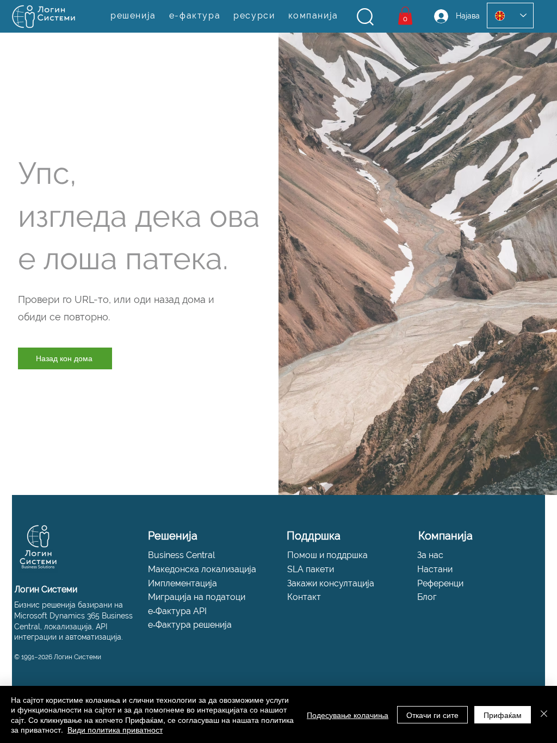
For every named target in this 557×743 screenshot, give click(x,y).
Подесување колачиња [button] (347, 714)
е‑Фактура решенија (190, 625)
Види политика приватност (115, 729)
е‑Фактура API (177, 611)
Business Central (181, 555)
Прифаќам (503, 714)
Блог (427, 597)
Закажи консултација (330, 583)
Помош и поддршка (327, 555)
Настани (435, 569)
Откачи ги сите (432, 714)
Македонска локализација (202, 569)
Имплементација (182, 583)
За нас (430, 555)
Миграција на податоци (196, 597)
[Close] (543, 714)
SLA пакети (310, 569)
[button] (365, 17)
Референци (440, 583)
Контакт (304, 597)
